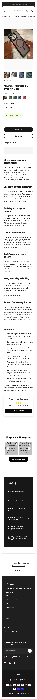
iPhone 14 (9, 108)
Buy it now (18, 136)
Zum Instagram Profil (18, 459)
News (7, 618)
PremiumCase (8, 81)
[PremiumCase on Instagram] (10, 662)
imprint (8, 615)
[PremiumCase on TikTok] (15, 662)
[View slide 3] (19, 570)
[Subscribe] (30, 651)
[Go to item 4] (29, 75)
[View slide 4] (22, 570)
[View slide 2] (17, 570)
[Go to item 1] (14, 75)
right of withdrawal (11, 600)
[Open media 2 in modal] (30, 21)
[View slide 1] (15, 570)
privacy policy (10, 607)
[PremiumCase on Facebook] (5, 662)
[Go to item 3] (21, 75)
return (7, 603)
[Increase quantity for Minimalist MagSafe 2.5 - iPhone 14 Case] (13, 123)
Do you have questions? (18, 566)
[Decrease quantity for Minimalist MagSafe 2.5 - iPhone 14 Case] (6, 123)
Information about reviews (13, 611)
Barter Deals (9, 592)
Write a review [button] (19, 410)
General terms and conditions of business (18, 588)
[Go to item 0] (7, 75)
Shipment (8, 596)
